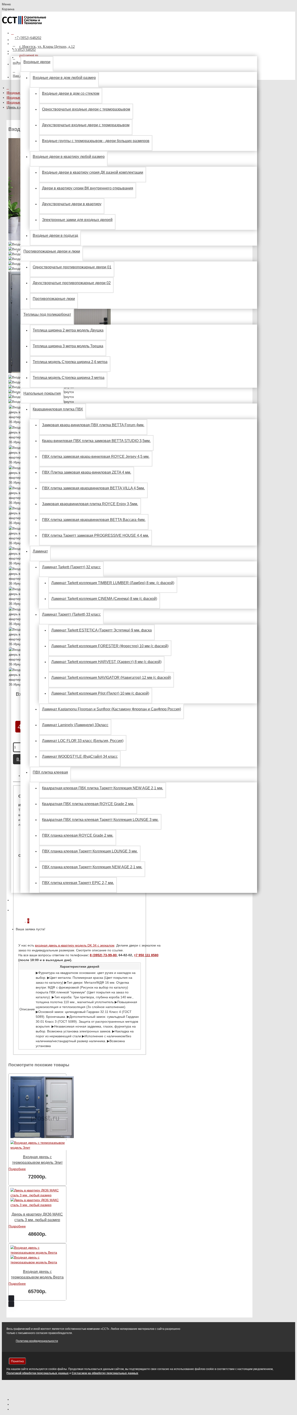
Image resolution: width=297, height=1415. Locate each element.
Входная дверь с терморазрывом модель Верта (37, 1274)
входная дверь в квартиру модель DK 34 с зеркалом (74, 945)
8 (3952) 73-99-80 (103, 955)
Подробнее (17, 1169)
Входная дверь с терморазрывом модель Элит (37, 1160)
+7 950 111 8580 (146, 955)
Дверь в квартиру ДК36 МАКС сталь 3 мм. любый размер (37, 1217)
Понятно (17, 1361)
